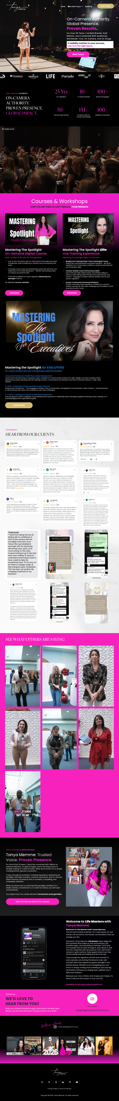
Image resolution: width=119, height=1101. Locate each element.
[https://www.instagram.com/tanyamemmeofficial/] (59, 1024)
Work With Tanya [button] (74, 6)
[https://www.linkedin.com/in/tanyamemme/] (63, 1082)
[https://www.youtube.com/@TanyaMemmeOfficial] (77, 1082)
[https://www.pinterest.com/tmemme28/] (70, 1082)
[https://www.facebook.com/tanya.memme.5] (49, 1082)
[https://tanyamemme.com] (17, 6)
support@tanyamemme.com (92, 1010)
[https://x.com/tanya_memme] (42, 1082)
